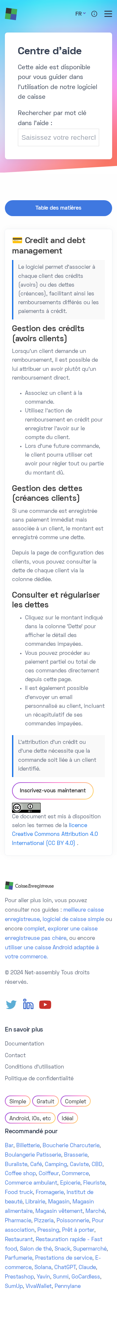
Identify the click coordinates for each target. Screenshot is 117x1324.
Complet (75, 1102)
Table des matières (58, 208)
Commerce (75, 1173)
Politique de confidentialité (39, 1079)
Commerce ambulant (31, 1183)
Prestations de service (63, 1258)
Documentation (24, 1044)
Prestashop (19, 1277)
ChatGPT (65, 1267)
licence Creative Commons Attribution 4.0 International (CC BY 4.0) (55, 834)
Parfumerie (18, 1258)
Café (36, 1164)
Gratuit (45, 1102)
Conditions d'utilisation (34, 1067)
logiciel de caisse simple (73, 919)
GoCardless (86, 1277)
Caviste (79, 1164)
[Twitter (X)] (11, 1005)
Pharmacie (18, 1221)
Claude (87, 1267)
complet (34, 929)
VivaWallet (39, 1286)
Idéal (67, 1119)
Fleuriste (94, 1183)
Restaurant (19, 1239)
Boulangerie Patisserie (33, 1155)
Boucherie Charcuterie (71, 1146)
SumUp (14, 1286)
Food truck (19, 1192)
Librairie (35, 1202)
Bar (9, 1146)
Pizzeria (44, 1221)
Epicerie (70, 1183)
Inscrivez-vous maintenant (53, 791)
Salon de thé (36, 1249)
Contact (15, 1055)
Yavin (43, 1277)
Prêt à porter (78, 1230)
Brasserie (75, 1155)
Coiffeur (49, 1173)
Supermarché (90, 1249)
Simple (17, 1102)
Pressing (48, 1230)
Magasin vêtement (59, 1211)
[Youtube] (45, 1005)
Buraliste (16, 1164)
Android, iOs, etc (30, 1119)
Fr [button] (78, 14)
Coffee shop (20, 1173)
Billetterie (28, 1146)
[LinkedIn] (28, 1005)
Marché (95, 1211)
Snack (62, 1249)
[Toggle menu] (108, 14)
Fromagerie (50, 1192)
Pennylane (68, 1286)
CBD (97, 1164)
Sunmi (61, 1277)
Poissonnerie (73, 1221)
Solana (42, 1267)
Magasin (59, 1202)
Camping (56, 1164)
